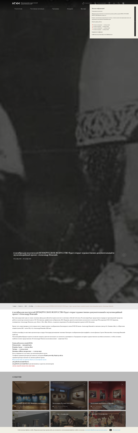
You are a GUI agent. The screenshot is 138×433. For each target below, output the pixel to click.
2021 (26, 306)
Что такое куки (116, 430)
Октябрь (31, 306)
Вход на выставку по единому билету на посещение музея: (29, 359)
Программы (55, 9)
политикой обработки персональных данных (96, 430)
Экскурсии (70, 9)
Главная (14, 306)
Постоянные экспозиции (37, 9)
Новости (20, 306)
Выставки (83, 9)
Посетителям (18, 9)
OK (110, 430)
